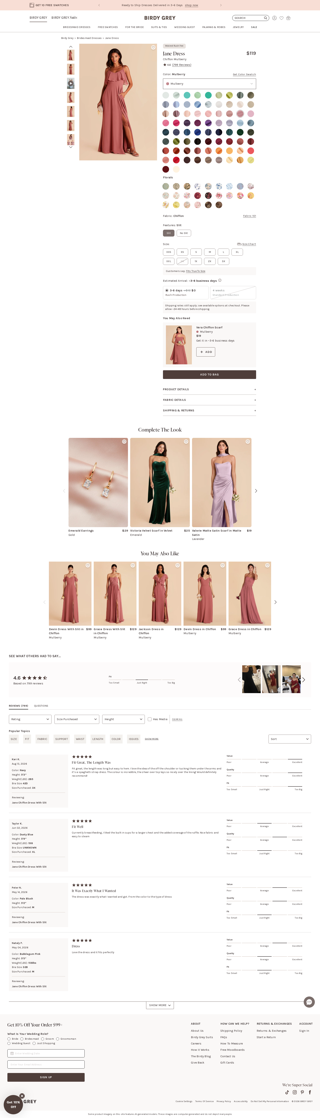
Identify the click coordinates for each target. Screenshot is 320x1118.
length (97, 739)
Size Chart (249, 244)
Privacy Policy (224, 1101)
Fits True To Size (195, 271)
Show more (152, 739)
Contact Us (227, 1056)
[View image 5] (70, 111)
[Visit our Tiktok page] (287, 1092)
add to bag (209, 374)
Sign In (304, 1030)
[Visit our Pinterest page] (302, 1092)
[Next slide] (221, 5)
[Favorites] (281, 18)
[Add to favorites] (153, 47)
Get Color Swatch (244, 74)
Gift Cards (227, 1062)
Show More (157, 1005)
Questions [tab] (41, 705)
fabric (42, 739)
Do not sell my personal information (270, 1101)
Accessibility (241, 1101)
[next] (71, 147)
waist (80, 739)
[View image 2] (70, 69)
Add (208, 352)
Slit (169, 233)
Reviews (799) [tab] (18, 705)
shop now (175, 5)
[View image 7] (70, 139)
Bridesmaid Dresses (89, 38)
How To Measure (231, 1043)
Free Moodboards (232, 1050)
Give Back (197, 1062)
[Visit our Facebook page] (310, 1092)
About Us (197, 1030)
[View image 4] (70, 97)
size (14, 739)
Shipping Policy (231, 1030)
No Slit (184, 233)
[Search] (250, 18)
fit (27, 739)
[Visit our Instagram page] (294, 1092)
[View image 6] (70, 125)
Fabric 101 (249, 215)
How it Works (200, 1050)
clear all (177, 719)
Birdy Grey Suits (202, 1037)
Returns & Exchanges (272, 1030)
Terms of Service (204, 1101)
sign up (46, 1077)
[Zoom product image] (118, 102)
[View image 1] (70, 55)
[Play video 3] (70, 83)
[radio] (166, 95)
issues (134, 739)
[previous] (64, 491)
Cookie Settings (184, 1101)
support (61, 739)
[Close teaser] (22, 1096)
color (116, 739)
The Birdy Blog (201, 1056)
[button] (13, 1104)
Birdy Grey (38, 18)
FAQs (223, 1037)
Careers (196, 1043)
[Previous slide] (99, 5)
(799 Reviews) (181, 64)
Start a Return (266, 1037)
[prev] (71, 47)
